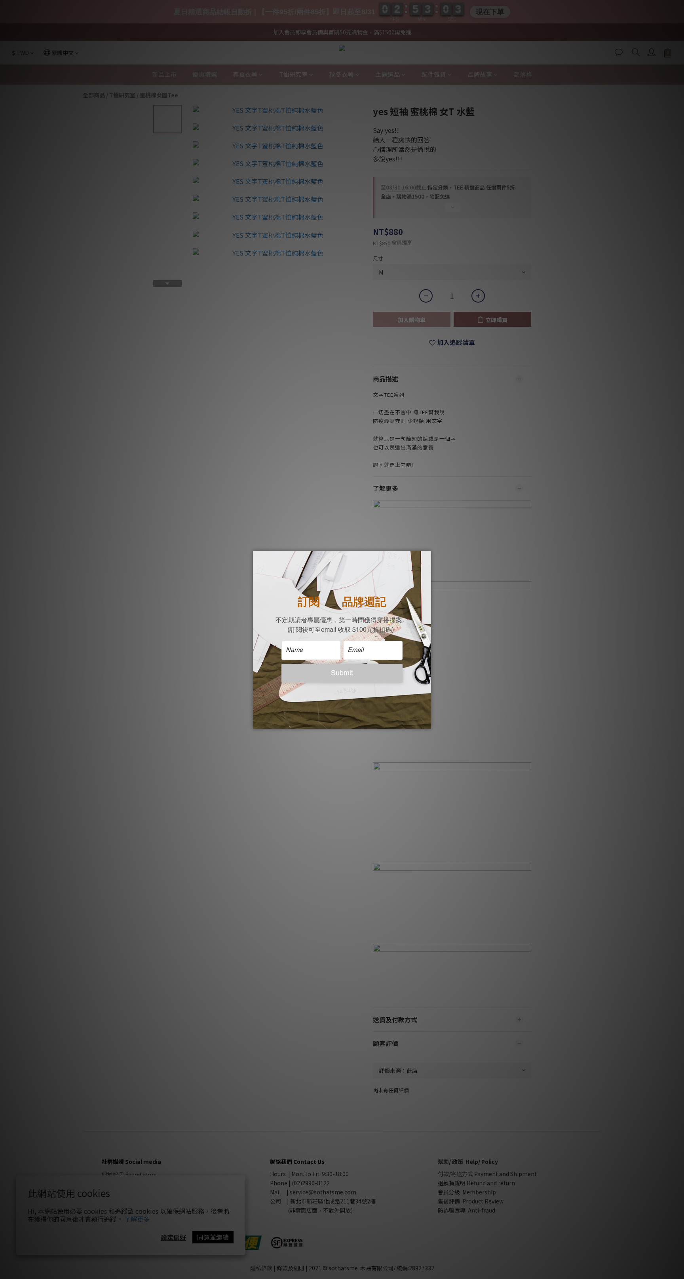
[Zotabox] (426, 721)
